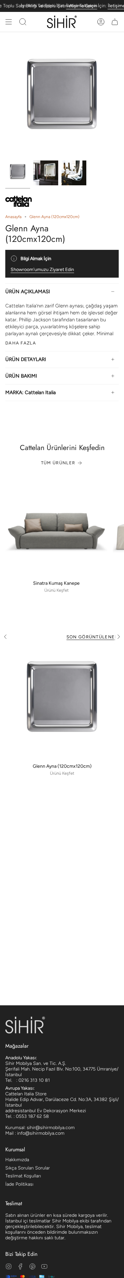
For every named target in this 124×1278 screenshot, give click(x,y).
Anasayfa (13, 216)
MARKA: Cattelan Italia (30, 392)
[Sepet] (115, 22)
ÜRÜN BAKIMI (21, 376)
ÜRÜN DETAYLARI (25, 359)
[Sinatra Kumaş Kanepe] (56, 526)
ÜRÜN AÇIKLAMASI (27, 292)
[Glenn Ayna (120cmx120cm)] (62, 703)
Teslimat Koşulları (23, 1176)
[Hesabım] (101, 22)
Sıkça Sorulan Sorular (27, 1168)
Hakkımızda (17, 1160)
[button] (23, 22)
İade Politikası (19, 1184)
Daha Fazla (20, 343)
